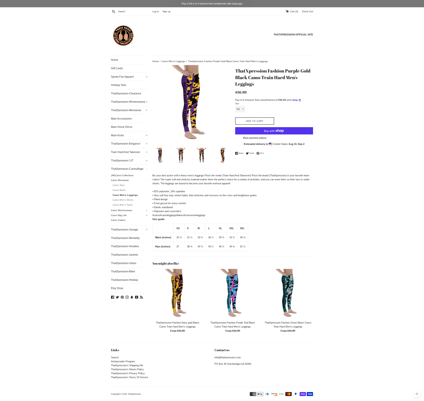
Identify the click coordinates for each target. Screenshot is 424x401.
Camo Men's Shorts (123, 200)
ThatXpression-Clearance (126, 93)
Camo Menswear (129, 180)
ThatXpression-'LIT (129, 160)
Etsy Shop (117, 288)
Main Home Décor (121, 126)
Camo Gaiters (118, 220)
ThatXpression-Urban (123, 263)
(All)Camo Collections (122, 175)
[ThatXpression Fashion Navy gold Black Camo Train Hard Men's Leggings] (177, 294)
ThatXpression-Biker (123, 271)
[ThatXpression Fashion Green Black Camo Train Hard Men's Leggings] (288, 294)
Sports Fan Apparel (129, 76)
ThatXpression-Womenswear (129, 101)
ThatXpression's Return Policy (127, 369)
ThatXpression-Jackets (124, 254)
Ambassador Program (123, 361)
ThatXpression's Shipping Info (127, 365)
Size (237, 103)
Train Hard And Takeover (129, 152)
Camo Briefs (119, 190)
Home (114, 59)
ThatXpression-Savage (129, 229)
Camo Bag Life (129, 215)
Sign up (166, 11)
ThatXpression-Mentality (125, 238)
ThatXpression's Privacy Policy (128, 373)
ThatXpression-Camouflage (129, 168)
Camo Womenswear (129, 210)
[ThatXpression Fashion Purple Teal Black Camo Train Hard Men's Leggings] (233, 294)
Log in (155, 11)
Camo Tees (119, 185)
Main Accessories (121, 118)
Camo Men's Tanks (123, 205)
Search (115, 357)
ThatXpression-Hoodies (125, 246)
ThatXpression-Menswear (129, 110)
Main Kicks (129, 135)
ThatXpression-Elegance (129, 143)
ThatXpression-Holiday (124, 279)
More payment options (254, 137)
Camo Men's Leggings (125, 195)
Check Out (307, 11)
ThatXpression (134, 394)
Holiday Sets (118, 85)
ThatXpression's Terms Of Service (129, 377)
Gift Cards (117, 68)
